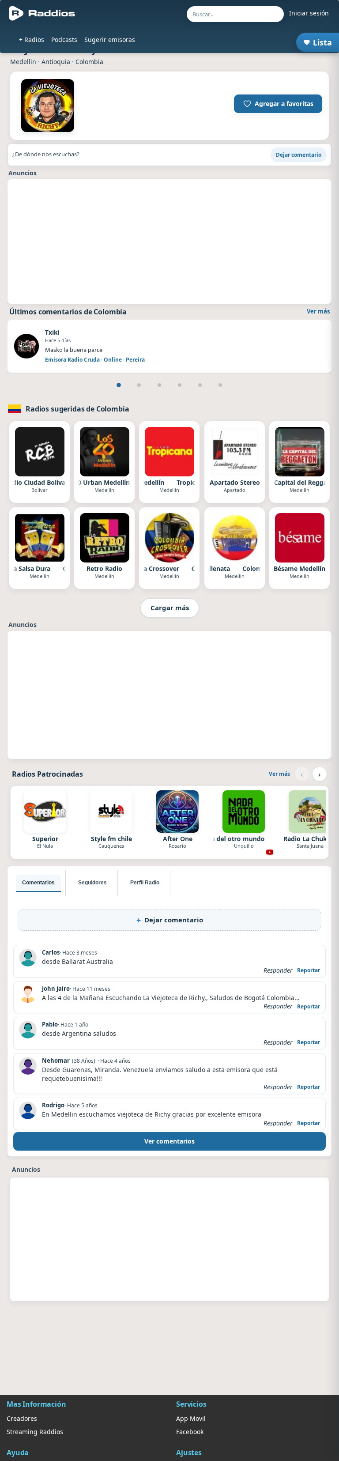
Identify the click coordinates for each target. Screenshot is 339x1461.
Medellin (23, 61)
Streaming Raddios (35, 1431)
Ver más (318, 311)
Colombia (89, 61)
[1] (118, 385)
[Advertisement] (169, 241)
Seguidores (92, 883)
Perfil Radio (144, 883)
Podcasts (64, 39)
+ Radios (31, 39)
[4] (179, 385)
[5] (200, 385)
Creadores (22, 1418)
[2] (139, 385)
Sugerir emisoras (109, 39)
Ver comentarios (169, 1141)
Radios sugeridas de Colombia (77, 409)
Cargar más (170, 607)
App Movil (191, 1418)
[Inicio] (42, 13)
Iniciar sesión (309, 13)
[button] (278, 103)
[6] (220, 385)
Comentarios (38, 883)
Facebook (189, 1431)
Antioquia (55, 61)
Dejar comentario (298, 155)
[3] (159, 385)
